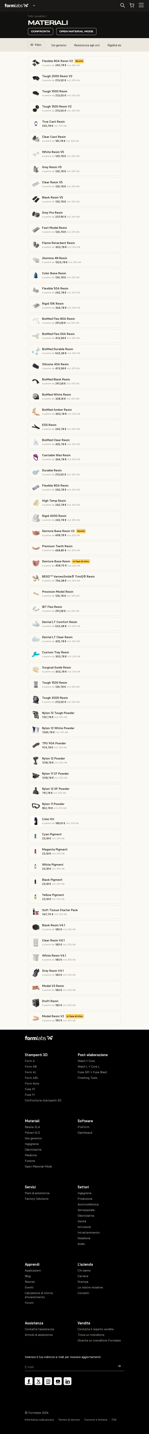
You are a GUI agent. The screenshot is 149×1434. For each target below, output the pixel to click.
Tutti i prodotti (36, 16)
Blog (28, 1276)
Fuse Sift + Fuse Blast (92, 1072)
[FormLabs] (16, 5)
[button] (74, 63)
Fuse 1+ (30, 1095)
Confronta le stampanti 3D (43, 1100)
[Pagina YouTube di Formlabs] (58, 1381)
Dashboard (85, 1132)
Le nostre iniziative (90, 1287)
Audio (81, 1244)
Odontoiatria (33, 1149)
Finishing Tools (87, 1078)
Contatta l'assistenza (39, 1329)
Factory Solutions (37, 1199)
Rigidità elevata (117, 45)
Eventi (29, 1287)
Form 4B (31, 1066)
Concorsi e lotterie (95, 1419)
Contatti (83, 1293)
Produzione (85, 1199)
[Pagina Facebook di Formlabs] (29, 1381)
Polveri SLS (32, 1132)
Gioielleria (84, 1238)
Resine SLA (32, 1127)
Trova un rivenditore (91, 1335)
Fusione (30, 1161)
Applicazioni (33, 1270)
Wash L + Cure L (89, 1066)
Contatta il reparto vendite (96, 1329)
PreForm (83, 1127)
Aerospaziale (86, 1210)
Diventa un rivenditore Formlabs (99, 1340)
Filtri (38, 45)
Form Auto (32, 1083)
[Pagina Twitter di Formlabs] (38, 1381)
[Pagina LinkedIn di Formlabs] (67, 1381)
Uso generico (33, 1138)
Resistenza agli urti (87, 45)
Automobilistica (88, 1204)
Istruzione (84, 1227)
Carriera (83, 1276)
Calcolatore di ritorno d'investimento (39, 1295)
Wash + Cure (86, 1061)
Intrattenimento (89, 1232)
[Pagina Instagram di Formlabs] (48, 1381)
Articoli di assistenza (39, 1335)
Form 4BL (31, 1078)
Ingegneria (32, 1144)
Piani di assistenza (37, 1193)
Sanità (82, 1221)
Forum (29, 1303)
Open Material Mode (76, 31)
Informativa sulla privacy (39, 1419)
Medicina (31, 1155)
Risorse (30, 1282)
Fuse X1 (30, 1089)
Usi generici (58, 45)
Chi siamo (84, 1270)
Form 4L (30, 1072)
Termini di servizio (69, 1419)
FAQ (114, 1419)
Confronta (40, 31)
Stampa (83, 1282)
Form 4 (30, 1061)
